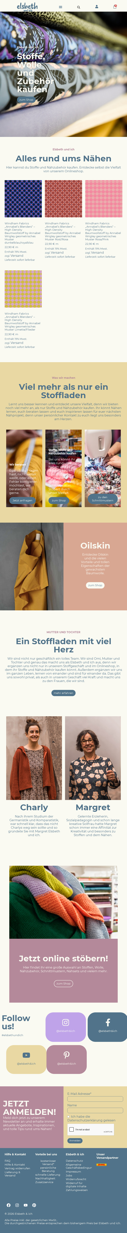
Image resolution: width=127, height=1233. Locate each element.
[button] (60, 6)
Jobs (69, 1175)
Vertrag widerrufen (17, 1168)
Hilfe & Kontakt (15, 1164)
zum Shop (59, 500)
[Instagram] (17, 1205)
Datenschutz (74, 1160)
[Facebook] (8, 1205)
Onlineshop (74, 171)
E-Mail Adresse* (79, 1093)
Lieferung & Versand (12, 1174)
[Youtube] (25, 1205)
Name (72, 1105)
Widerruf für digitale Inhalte (76, 1184)
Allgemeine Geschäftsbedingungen (79, 1166)
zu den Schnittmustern (102, 498)
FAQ (7, 1160)
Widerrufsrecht (76, 1179)
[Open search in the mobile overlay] (78, 7)
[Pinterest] (34, 1205)
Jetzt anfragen (22, 500)
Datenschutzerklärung (85, 1120)
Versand (17, 256)
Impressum (73, 1171)
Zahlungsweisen (77, 1190)
